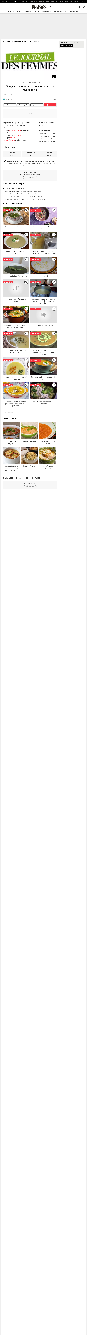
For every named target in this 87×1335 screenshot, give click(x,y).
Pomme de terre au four (12, 194)
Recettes (22, 1)
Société (57, 1)
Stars (62, 1)
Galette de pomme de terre (13, 199)
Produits (28, 12)
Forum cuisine (74, 12)
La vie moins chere (60, 12)
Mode (6, 1)
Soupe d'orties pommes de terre (14, 188)
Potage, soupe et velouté (19, 41)
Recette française (9, 413)
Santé (52, 1)
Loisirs (67, 1)
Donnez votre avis (34, 82)
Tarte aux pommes (10, 196)
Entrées (8, 41)
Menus (37, 12)
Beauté (11, 1)
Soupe (29, 41)
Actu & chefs (46, 12)
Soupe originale (37, 41)
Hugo (79, 1)
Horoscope (73, 1)
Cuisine (16, 1)
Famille (47, 1)
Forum (83, 1)
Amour (36, 1)
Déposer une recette (66, 45)
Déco (27, 1)
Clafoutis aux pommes (11, 191)
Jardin (31, 1)
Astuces (19, 12)
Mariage (41, 1)
